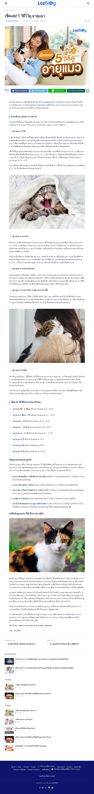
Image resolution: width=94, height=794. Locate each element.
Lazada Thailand (12, 21)
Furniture (69, 767)
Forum (33, 767)
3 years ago (20, 687)
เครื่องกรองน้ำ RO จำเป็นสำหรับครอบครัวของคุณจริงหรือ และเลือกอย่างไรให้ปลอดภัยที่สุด (44, 668)
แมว (11, 578)
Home (7, 10)
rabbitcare (48, 625)
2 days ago (19, 661)
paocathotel (30, 625)
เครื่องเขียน (46, 770)
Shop (19, 767)
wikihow (21, 625)
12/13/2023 (26, 21)
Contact (26, 767)
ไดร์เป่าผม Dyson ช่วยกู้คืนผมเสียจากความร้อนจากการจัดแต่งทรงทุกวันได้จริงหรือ (41, 659)
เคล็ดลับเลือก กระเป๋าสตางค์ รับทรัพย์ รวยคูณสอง (30, 746)
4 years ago (20, 696)
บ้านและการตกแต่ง (19, 770)
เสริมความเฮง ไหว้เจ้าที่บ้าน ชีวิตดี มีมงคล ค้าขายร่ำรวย (33, 694)
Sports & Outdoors (34, 770)
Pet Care (43, 21)
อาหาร (19, 614)
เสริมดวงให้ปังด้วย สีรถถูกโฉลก (25, 728)
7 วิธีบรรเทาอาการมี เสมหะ (24, 719)
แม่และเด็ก (77, 767)
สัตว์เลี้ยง (18, 631)
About (13, 767)
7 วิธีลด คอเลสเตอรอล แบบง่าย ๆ (25, 685)
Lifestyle (13, 10)
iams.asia (39, 625)
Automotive (61, 767)
